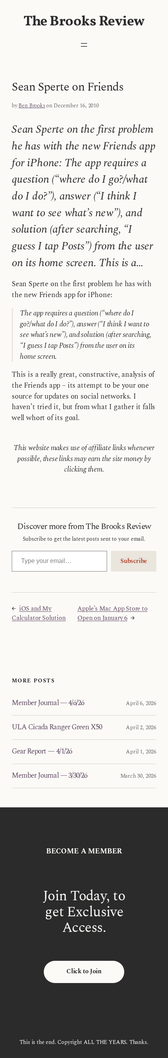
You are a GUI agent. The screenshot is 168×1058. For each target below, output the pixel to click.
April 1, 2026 (141, 752)
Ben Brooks (31, 106)
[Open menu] (84, 45)
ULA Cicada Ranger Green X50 (57, 727)
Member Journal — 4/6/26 (48, 703)
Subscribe (133, 561)
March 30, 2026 (138, 776)
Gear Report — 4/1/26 (42, 752)
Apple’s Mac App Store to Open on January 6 (112, 613)
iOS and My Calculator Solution (39, 613)
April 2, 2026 (141, 727)
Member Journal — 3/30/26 (49, 776)
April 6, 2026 (141, 703)
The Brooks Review (84, 22)
